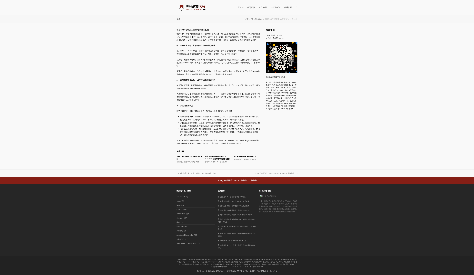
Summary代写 (182, 218)
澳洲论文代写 (222, 267)
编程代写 (180, 222)
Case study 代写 (182, 209)
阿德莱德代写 (230, 271)
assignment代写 (182, 197)
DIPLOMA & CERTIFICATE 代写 (188, 243)
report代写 (180, 205)
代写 (290, 212)
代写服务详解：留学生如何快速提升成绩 (234, 206)
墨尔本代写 (210, 271)
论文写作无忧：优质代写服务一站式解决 (234, 201)
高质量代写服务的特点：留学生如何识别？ (235, 210)
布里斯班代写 (242, 271)
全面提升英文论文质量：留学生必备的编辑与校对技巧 (197, 173)
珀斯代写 (220, 271)
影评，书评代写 (182, 227)
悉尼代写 (200, 271)
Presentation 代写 (183, 214)
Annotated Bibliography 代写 (187, 235)
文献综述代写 (181, 239)
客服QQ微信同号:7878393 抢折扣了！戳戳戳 (237, 180)
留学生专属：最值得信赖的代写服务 (233, 197)
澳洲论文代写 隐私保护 (258, 271)
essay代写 (180, 201)
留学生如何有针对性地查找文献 (245, 156)
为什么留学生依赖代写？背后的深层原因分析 (236, 215)
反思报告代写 (181, 231)
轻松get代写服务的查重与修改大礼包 (233, 241)
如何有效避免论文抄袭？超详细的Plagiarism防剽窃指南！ (275, 173)
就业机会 (273, 271)
